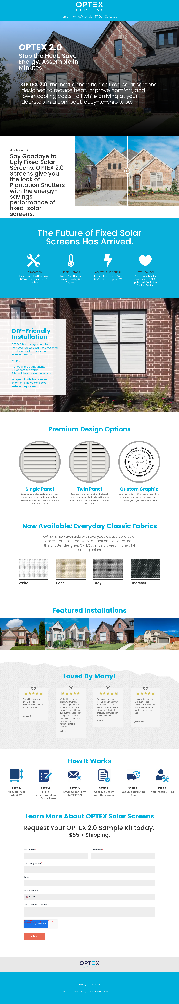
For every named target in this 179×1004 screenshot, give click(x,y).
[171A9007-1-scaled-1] (112, 649)
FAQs (98, 16)
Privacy (82, 984)
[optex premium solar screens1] (22, 649)
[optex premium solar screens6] (67, 649)
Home (64, 16)
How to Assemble (81, 16)
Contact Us (112, 16)
